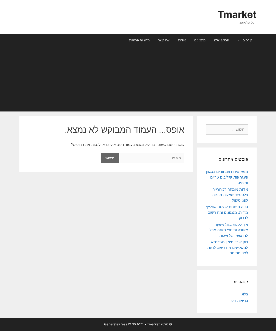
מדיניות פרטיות (139, 40)
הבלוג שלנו (221, 40)
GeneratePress (115, 324)
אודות (182, 40)
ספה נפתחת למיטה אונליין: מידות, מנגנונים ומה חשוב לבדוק (227, 212)
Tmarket (237, 14)
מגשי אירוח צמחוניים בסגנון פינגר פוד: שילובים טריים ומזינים (227, 177)
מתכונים (199, 40)
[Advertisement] (138, 79)
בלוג (245, 294)
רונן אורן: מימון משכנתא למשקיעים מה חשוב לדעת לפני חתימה (227, 247)
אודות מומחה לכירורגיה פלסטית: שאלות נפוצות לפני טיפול (230, 194)
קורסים (247, 40)
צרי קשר (163, 40)
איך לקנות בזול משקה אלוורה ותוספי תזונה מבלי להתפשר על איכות (228, 230)
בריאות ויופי (239, 300)
